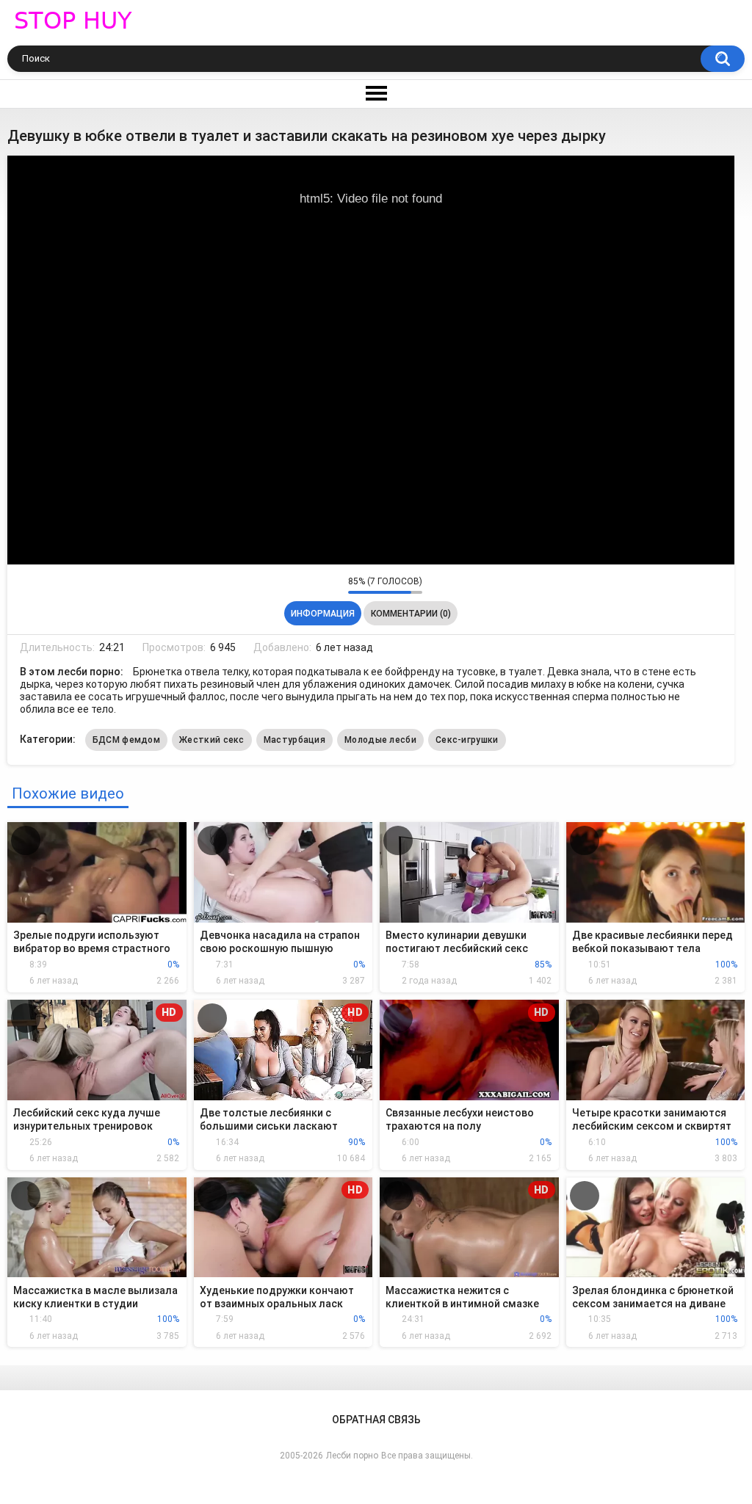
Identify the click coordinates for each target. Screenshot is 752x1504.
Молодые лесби (380, 740)
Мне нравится (314, 585)
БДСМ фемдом (126, 740)
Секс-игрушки (467, 740)
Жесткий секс (212, 740)
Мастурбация (294, 740)
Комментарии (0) (411, 613)
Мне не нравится (333, 585)
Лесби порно (352, 1455)
